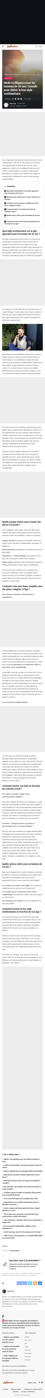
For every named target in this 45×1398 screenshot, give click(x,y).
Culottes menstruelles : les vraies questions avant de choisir (11, 1348)
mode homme (15, 1251)
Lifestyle (8, 78)
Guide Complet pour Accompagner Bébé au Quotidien (23, 1171)
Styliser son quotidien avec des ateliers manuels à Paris (10, 1339)
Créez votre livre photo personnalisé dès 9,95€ (21, 1198)
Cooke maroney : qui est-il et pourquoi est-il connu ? (23, 1232)
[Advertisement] (22, 22)
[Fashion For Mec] (12, 46)
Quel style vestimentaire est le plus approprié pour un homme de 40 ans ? (21, 192)
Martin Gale (13, 103)
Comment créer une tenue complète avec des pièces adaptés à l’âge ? (21, 204)
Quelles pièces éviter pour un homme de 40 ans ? (22, 216)
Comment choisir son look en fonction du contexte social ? (19, 210)
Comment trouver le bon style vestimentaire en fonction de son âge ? (22, 223)
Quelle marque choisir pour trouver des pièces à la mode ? (22, 198)
